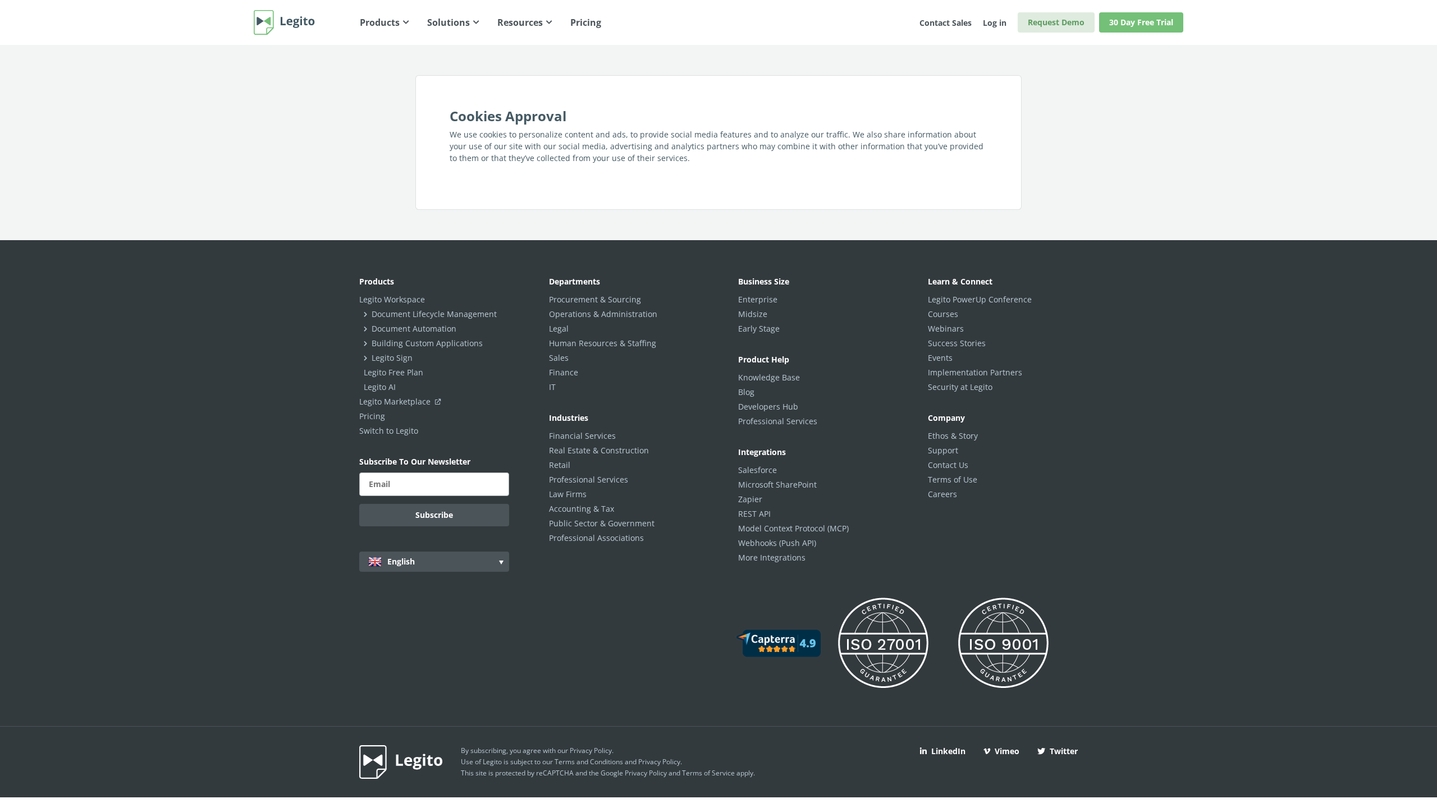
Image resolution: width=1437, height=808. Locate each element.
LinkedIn (948, 751)
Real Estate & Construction (599, 450)
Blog (746, 392)
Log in (994, 22)
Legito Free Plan (393, 372)
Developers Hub (768, 406)
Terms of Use (952, 479)
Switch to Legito (388, 430)
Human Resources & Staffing (602, 343)
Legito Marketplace (396, 401)
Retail (559, 465)
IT (552, 387)
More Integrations (772, 557)
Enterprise (757, 299)
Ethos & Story (953, 435)
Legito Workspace (392, 299)
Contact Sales (945, 22)
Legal (559, 328)
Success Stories (957, 343)
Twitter (1064, 751)
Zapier (750, 499)
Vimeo (1007, 751)
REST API (754, 513)
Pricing (372, 416)
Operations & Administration (603, 314)
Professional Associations (596, 537)
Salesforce (757, 470)
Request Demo (1056, 22)
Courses (943, 314)
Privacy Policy (591, 750)
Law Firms (568, 494)
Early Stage (759, 328)
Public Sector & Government (602, 523)
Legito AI (380, 387)
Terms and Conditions (589, 761)
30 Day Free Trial (1141, 22)
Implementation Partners (975, 372)
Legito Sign (392, 357)
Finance (563, 372)
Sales (559, 357)
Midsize (752, 314)
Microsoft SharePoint (777, 484)
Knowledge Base (769, 377)
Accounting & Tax (581, 508)
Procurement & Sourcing (595, 299)
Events (940, 357)
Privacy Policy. (660, 761)
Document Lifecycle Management (434, 314)
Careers (942, 494)
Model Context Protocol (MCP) (793, 528)
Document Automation (414, 328)
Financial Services (582, 435)
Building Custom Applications (427, 343)
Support (943, 450)
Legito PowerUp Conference (980, 299)
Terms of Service (708, 773)
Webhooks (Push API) (777, 543)
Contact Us (948, 465)
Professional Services (588, 479)
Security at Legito (960, 387)
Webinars (946, 328)
